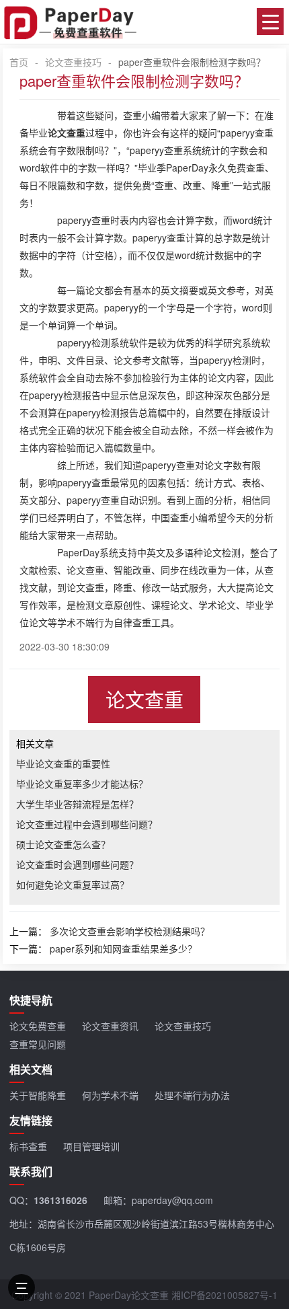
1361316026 (60, 1200)
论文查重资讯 (110, 1026)
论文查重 (144, 699)
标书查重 (28, 1146)
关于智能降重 (37, 1095)
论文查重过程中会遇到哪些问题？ (86, 824)
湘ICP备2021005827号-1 (224, 1295)
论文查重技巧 (73, 62)
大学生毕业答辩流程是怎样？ (77, 804)
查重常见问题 (37, 1044)
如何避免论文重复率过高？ (72, 884)
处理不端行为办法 (192, 1095)
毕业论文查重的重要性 (63, 763)
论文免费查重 (37, 1026)
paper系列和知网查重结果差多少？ (123, 948)
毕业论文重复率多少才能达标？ (82, 783)
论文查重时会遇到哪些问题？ (77, 864)
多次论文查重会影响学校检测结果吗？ (130, 931)
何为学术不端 (110, 1095)
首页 (18, 62)
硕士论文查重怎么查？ (63, 844)
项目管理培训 (91, 1146)
